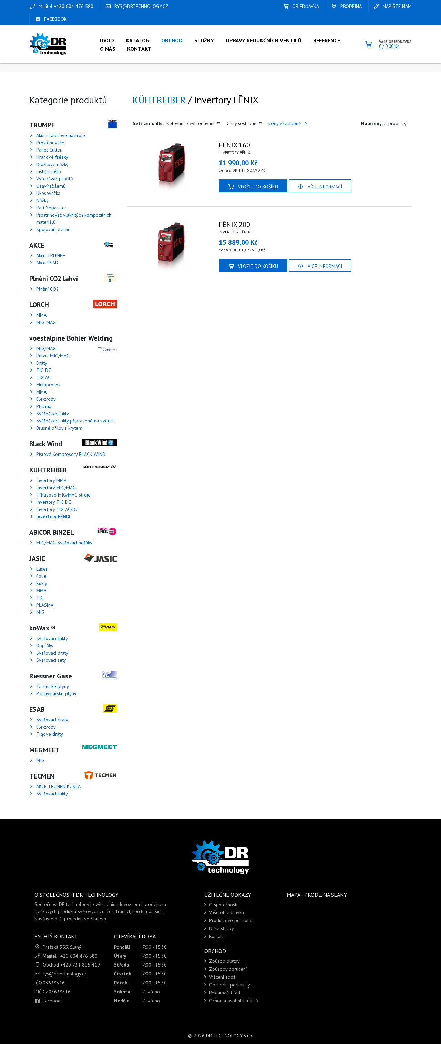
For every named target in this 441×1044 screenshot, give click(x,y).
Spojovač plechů (53, 229)
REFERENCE (326, 40)
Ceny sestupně (242, 123)
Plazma (43, 406)
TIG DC (43, 370)
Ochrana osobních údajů (233, 1001)
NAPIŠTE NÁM (396, 6)
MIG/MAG (46, 348)
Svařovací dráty (52, 653)
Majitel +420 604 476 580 (65, 6)
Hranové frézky (52, 157)
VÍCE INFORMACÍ (324, 187)
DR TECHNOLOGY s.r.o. (229, 1036)
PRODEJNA (350, 6)
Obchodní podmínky (229, 985)
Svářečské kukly (52, 413)
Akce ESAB (47, 263)
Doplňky (44, 646)
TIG (40, 598)
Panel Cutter (49, 150)
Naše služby (221, 928)
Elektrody (46, 399)
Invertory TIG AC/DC (57, 509)
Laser (42, 569)
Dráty (41, 363)
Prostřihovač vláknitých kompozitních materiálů (73, 218)
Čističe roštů (48, 171)
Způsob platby (224, 961)
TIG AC (43, 377)
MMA (41, 315)
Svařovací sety (51, 660)
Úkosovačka (48, 193)
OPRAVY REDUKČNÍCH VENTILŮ (263, 40)
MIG (40, 612)
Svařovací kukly (52, 638)
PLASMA (44, 605)
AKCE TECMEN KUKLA (58, 786)
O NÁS (107, 48)
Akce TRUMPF (50, 255)
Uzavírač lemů (51, 186)
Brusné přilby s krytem (59, 428)
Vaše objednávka (226, 912)
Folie (41, 576)
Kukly (41, 583)
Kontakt (216, 936)
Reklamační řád (224, 993)
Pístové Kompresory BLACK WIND (70, 454)
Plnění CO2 (47, 289)
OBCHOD (172, 40)
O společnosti (222, 904)
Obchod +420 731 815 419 (71, 965)
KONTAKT (139, 48)
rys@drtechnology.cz (140, 6)
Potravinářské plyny (56, 693)
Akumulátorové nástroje (60, 135)
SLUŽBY (204, 40)
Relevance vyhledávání (191, 123)
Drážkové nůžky (52, 164)
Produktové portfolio (230, 920)
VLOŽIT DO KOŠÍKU (257, 187)
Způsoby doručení (227, 969)
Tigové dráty (49, 734)
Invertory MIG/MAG (56, 487)
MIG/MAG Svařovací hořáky (64, 543)
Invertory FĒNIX (53, 516)
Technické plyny (52, 686)
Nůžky (42, 200)
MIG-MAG (46, 322)
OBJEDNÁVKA (305, 6)
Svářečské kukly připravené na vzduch (75, 421)
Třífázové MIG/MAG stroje (63, 495)
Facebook (53, 1001)
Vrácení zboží (222, 977)
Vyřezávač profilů (54, 179)
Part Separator (51, 208)
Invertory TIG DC (53, 502)
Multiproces (48, 385)
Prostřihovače (50, 142)
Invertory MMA (51, 480)
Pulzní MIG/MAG (53, 356)
